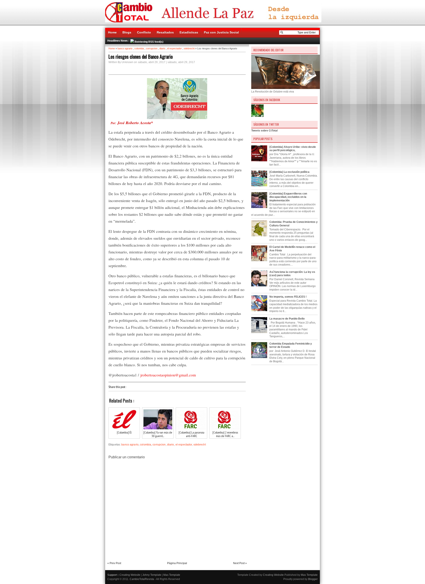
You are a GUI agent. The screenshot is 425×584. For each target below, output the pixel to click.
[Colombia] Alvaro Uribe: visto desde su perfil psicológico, (292, 148)
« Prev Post (114, 563)
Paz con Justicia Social (221, 32)
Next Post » (240, 563)
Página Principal (177, 563)
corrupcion (151, 48)
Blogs (126, 32)
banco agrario (125, 48)
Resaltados (165, 32)
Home (112, 32)
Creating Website (130, 574)
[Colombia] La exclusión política (289, 171)
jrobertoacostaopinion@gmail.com (168, 375)
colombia (139, 48)
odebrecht (189, 48)
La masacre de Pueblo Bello (287, 318)
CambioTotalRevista (142, 579)
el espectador (174, 48)
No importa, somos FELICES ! (288, 296)
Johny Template (151, 574)
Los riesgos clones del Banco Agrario (140, 56)
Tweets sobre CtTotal (264, 130)
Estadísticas (189, 32)
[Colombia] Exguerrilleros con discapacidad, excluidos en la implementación (288, 197)
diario (162, 48)
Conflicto (144, 32)
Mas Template (171, 574)
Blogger (313, 579)
